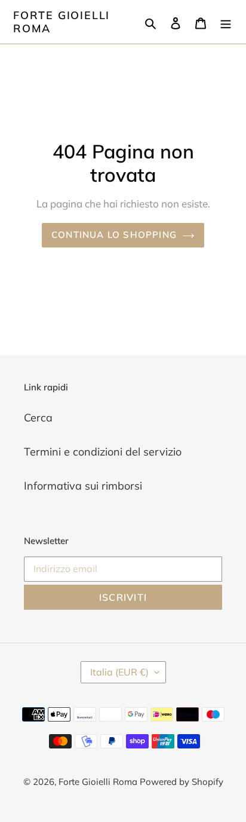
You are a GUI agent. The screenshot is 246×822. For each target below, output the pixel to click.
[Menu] (225, 22)
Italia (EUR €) (119, 672)
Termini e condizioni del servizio (103, 452)
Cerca (38, 417)
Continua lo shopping (114, 234)
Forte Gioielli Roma (61, 22)
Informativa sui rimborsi (83, 486)
